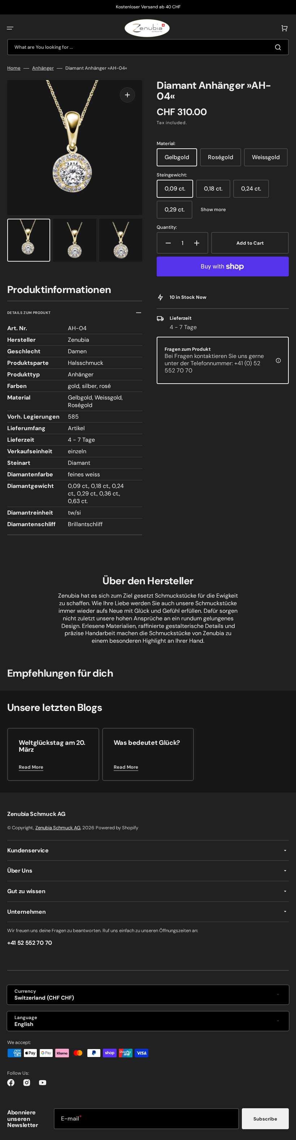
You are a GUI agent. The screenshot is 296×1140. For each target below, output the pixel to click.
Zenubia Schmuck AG (57, 828)
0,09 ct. (179, 191)
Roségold (224, 159)
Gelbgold (181, 159)
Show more (213, 210)
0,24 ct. (255, 191)
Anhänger (43, 68)
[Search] (279, 47)
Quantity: (167, 227)
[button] (10, 28)
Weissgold (270, 159)
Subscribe (265, 1119)
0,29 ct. (178, 212)
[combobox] (148, 47)
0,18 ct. (217, 191)
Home (14, 68)
